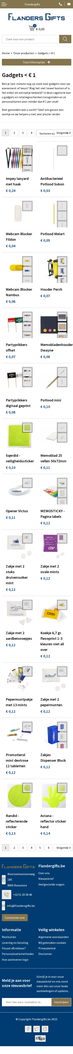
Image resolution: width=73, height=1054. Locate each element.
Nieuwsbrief (46, 878)
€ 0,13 (10, 833)
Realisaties (9, 937)
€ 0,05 (45, 240)
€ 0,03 (45, 190)
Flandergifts (32, 4)
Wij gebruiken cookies (52, 942)
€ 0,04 (10, 246)
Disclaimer (45, 954)
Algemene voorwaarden (53, 937)
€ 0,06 (10, 301)
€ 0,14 (45, 833)
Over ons (44, 873)
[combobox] (30, 39)
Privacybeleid (46, 948)
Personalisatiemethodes (18, 954)
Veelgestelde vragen (51, 884)
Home (6, 53)
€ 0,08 (45, 356)
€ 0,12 (45, 523)
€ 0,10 (45, 406)
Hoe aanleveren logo (15, 959)
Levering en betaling (15, 942)
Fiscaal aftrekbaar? (14, 948)
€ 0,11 (45, 467)
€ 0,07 (45, 295)
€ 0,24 (10, 190)
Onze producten (23, 53)
